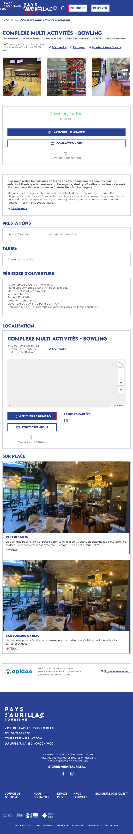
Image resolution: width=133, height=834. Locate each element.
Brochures (103, 793)
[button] (62, 8)
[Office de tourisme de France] (47, 815)
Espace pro (62, 795)
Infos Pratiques (80, 795)
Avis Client (120, 793)
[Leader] (32, 815)
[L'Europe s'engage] (19, 815)
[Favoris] (55, 8)
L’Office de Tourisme (12, 795)
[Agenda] (39, 8)
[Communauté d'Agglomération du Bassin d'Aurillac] (7, 815)
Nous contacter (41, 795)
